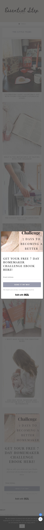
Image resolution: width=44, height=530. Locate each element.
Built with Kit (22, 295)
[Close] (40, 234)
